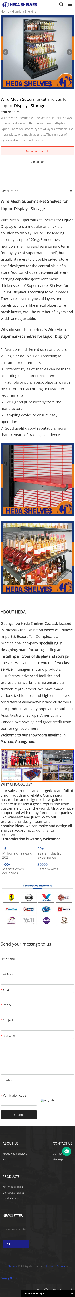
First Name (8, 959)
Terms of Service (56, 1266)
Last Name (8, 974)
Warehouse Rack (13, 1186)
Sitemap (58, 1159)
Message (8, 1036)
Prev (5, 52)
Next (69, 52)
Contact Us (37, 161)
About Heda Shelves (15, 1153)
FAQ (5, 1159)
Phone (6, 1005)
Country (6, 1080)
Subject (7, 1020)
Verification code (13, 1095)
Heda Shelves (9, 1266)
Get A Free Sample (37, 151)
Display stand (11, 1198)
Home (5, 11)
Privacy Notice (9, 1278)
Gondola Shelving (24, 11)
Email (5, 990)
